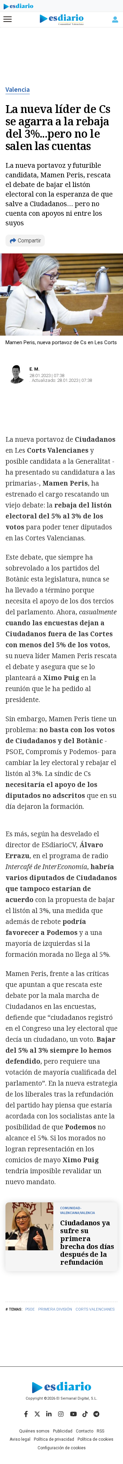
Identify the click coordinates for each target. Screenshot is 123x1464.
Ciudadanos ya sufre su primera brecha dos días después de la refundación (87, 1242)
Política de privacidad (54, 1439)
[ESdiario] (18, 7)
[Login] (115, 19)
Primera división (55, 1309)
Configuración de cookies (62, 1448)
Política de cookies (95, 1439)
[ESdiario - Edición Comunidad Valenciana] (61, 20)
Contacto (84, 1431)
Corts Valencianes (95, 1309)
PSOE (30, 1309)
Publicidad (62, 1431)
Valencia (17, 90)
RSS (100, 1431)
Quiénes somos (34, 1431)
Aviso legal (20, 1439)
